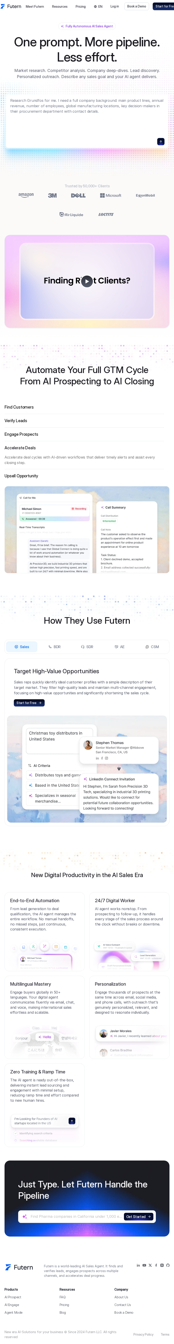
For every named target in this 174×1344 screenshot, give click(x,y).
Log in (115, 6)
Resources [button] (60, 6)
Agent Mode (13, 1312)
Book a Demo (136, 6)
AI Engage (12, 1305)
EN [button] (100, 6)
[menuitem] (35, 6)
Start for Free (26, 703)
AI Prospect (13, 1297)
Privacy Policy (143, 1334)
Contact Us (122, 1305)
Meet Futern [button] (35, 6)
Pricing (81, 6)
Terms (165, 1334)
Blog (63, 1312)
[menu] (47, 6)
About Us (121, 1297)
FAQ (63, 1297)
